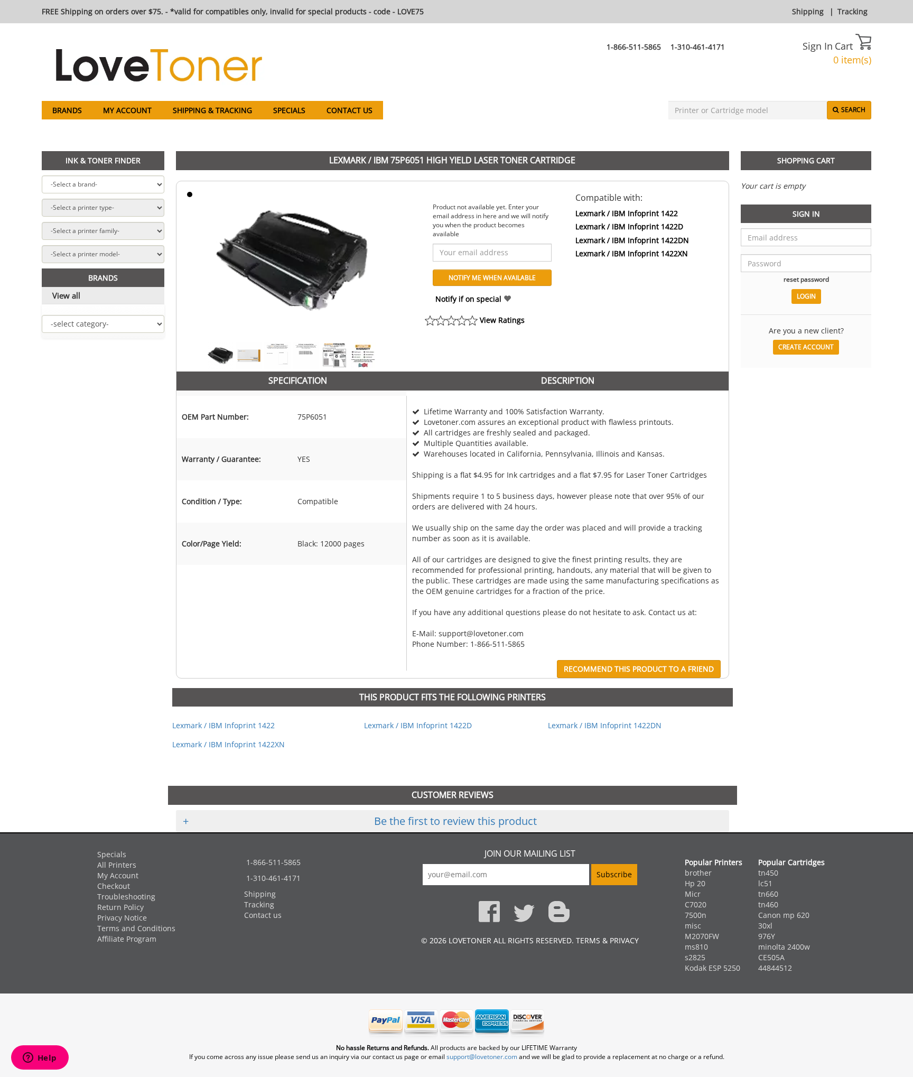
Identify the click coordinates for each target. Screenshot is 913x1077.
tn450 (768, 873)
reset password (806, 279)
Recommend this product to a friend (639, 669)
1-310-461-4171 (697, 47)
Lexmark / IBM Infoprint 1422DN (632, 240)
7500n (695, 915)
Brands (67, 110)
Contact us (349, 110)
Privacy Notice (122, 918)
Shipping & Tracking (212, 110)
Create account (806, 346)
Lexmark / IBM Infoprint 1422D (629, 226)
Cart (845, 46)
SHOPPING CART (806, 160)
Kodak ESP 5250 (712, 968)
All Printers (116, 865)
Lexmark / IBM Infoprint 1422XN (631, 253)
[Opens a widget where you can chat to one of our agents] (40, 1058)
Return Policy (120, 907)
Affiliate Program (126, 939)
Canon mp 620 (783, 915)
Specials (289, 110)
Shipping (808, 11)
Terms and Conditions (136, 928)
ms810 (696, 947)
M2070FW (702, 936)
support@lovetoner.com (481, 1056)
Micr (693, 894)
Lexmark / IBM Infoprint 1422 (626, 213)
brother (698, 873)
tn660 (768, 894)
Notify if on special (469, 299)
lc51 (765, 883)
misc (693, 926)
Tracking (852, 11)
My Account (127, 110)
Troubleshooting (126, 897)
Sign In (818, 46)
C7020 (695, 904)
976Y (766, 936)
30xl (765, 926)
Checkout (113, 886)
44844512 (775, 968)
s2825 (695, 957)
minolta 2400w (784, 947)
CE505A (771, 957)
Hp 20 (695, 883)
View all (66, 295)
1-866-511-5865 (634, 47)
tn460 (768, 904)
